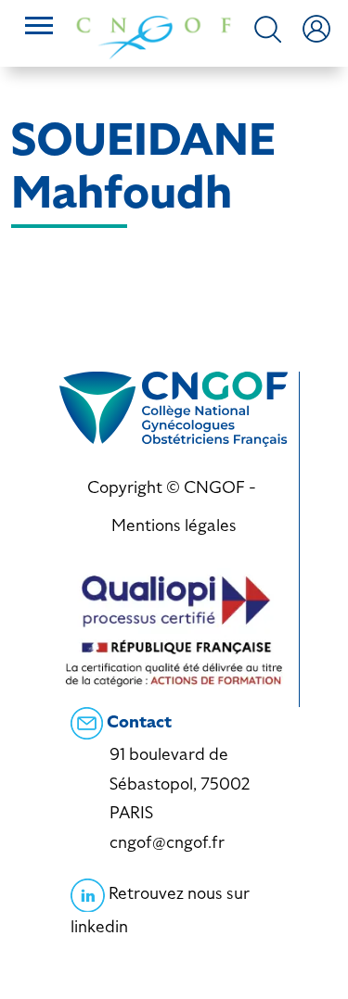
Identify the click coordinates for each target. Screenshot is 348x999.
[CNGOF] (154, 35)
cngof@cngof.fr (167, 842)
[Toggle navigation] (39, 28)
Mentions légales (174, 525)
